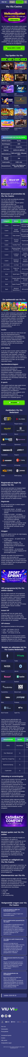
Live (10, 59)
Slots (23, 59)
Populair (3, 59)
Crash (16, 59)
